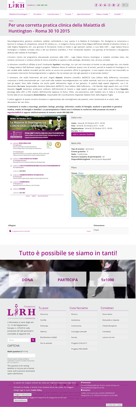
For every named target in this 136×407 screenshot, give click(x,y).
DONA (27, 279)
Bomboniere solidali (48, 337)
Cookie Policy (36, 390)
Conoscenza (76, 326)
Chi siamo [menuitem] (36, 14)
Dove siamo (107, 314)
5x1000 (107, 279)
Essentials (87, 382)
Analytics (86, 390)
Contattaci (106, 331)
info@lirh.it (31, 5)
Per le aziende (46, 343)
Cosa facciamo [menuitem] (52, 14)
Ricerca (74, 314)
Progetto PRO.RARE (79, 349)
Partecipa (44, 326)
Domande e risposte (110, 320)
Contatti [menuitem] (116, 14)
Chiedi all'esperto (109, 326)
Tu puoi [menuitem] (67, 14)
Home (11, 21)
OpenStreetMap (119, 216)
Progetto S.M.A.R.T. (79, 343)
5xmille (43, 320)
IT (124, 5)
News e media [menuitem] (101, 14)
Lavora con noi (108, 337)
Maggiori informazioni (22, 394)
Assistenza (75, 320)
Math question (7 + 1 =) (17, 351)
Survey (74, 337)
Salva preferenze (20, 400)
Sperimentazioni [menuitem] (83, 14)
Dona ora (44, 314)
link (28, 334)
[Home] (16, 6)
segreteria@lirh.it (15, 112)
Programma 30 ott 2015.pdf (21, 231)
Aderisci (43, 331)
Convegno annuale (79, 331)
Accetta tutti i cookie (114, 405)
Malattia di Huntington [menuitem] (17, 14)
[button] (99, 193)
